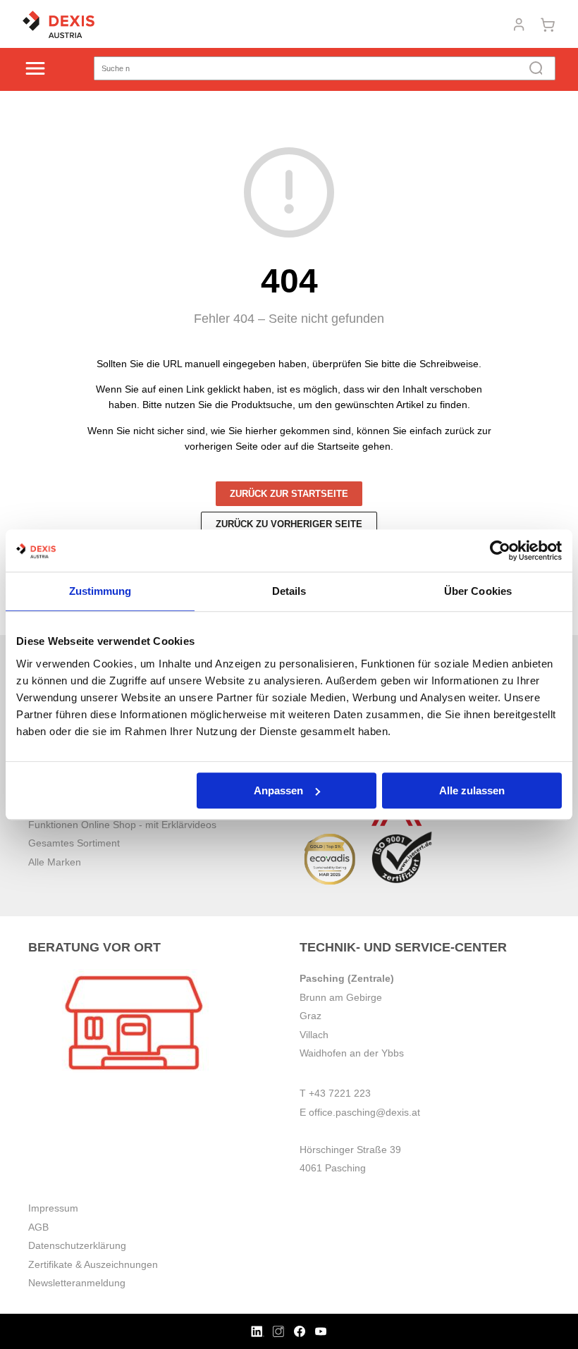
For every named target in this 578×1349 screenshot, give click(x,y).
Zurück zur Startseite (289, 493)
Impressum (53, 1208)
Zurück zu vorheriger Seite (289, 524)
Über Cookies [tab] (478, 591)
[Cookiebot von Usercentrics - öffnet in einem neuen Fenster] (500, 550)
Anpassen (278, 790)
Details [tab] (289, 591)
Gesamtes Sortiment (74, 843)
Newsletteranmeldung (76, 1282)
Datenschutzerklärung (77, 1245)
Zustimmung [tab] (100, 591)
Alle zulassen (472, 790)
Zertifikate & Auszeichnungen (93, 1264)
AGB (38, 1227)
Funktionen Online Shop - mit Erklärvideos (122, 824)
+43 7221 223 (340, 1093)
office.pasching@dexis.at (364, 1112)
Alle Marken (54, 862)
